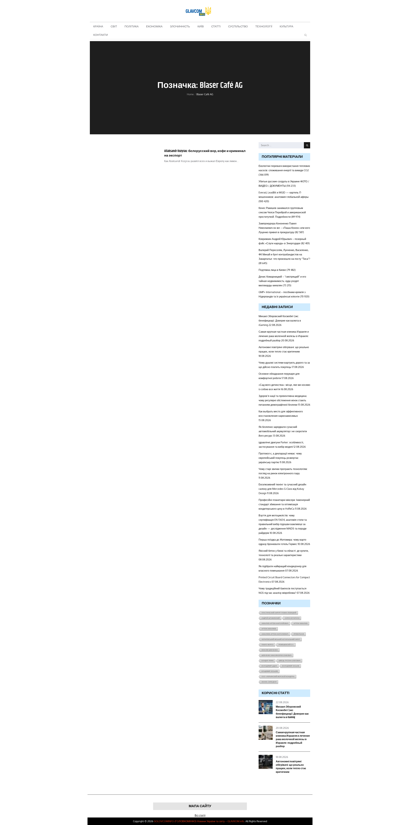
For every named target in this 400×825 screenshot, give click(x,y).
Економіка (154, 26)
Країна (98, 26)
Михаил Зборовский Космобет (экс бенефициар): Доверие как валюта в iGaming (280, 320)
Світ (114, 26)
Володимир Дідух (269, 666)
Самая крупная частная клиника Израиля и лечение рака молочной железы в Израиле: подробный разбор (284, 336)
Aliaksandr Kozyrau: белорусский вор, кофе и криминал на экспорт (204, 153)
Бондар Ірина (268, 660)
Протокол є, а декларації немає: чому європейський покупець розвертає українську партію (280, 458)
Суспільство (238, 26)
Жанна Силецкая (269, 682)
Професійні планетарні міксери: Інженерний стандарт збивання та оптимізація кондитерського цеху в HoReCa (284, 504)
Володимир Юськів (290, 666)
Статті (216, 26)
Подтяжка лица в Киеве (272, 269)
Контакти (100, 34)
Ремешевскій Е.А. (286, 644)
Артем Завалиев (269, 629)
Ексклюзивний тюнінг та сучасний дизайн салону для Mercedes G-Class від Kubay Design (282, 489)
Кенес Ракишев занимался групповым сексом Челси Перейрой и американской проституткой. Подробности (282, 212)
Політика (132, 26)
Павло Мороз (267, 644)
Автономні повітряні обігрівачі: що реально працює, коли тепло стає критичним (291, 767)
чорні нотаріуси (292, 618)
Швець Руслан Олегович (289, 660)
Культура (286, 26)
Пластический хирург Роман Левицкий (279, 613)
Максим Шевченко (270, 650)
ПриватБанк (299, 634)
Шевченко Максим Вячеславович (277, 655)
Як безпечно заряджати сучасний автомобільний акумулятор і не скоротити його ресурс (283, 431)
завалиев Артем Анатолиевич (275, 634)
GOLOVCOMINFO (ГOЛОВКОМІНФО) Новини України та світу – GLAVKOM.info (199, 821)
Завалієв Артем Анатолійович (275, 623)
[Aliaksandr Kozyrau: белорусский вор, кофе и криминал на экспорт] (123, 157)
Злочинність (180, 26)
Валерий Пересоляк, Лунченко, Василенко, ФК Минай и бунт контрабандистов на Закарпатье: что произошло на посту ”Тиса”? (284, 254)
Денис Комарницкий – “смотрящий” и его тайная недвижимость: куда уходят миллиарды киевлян (282, 281)
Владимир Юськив (270, 671)
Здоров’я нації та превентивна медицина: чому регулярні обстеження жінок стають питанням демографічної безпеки (283, 400)
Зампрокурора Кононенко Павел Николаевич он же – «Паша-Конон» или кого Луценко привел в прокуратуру (284, 228)
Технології (263, 26)
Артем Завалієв (301, 623)
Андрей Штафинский (271, 618)
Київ (201, 26)
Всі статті (200, 815)
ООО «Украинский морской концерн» (278, 676)
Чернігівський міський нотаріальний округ (281, 639)
